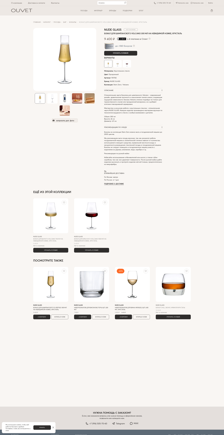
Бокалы (72, 22)
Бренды (112, 10)
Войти (210, 3)
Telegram (120, 423)
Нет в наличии (48, 241)
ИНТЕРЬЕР (98, 10)
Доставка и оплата (36, 3)
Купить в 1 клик (59, 317)
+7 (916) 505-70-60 (164, 3)
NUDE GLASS (115, 81)
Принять (42, 427)
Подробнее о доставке (114, 184)
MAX (136, 423)
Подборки (127, 10)
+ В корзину (42, 317)
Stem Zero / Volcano (121, 84)
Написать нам (182, 3)
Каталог (47, 22)
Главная (37, 22)
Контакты (55, 3)
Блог (141, 10)
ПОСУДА (83, 10)
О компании (16, 3)
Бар (64, 22)
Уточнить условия (120, 53)
